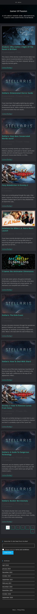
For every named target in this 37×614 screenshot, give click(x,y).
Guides (20, 96)
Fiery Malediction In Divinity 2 (15, 185)
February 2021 (6, 583)
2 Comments (8, 191)
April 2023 (5, 565)
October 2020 (6, 594)
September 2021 (7, 579)
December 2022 (7, 572)
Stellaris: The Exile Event (12, 315)
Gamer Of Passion (18, 11)
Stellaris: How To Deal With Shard (16, 361)
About (14, 610)
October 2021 (6, 576)
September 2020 (7, 597)
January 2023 (6, 569)
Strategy (26, 96)
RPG (19, 52)
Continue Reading (7, 67)
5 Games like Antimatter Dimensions (18, 271)
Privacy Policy (21, 610)
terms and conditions (22, 549)
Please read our (17, 549)
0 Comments (8, 98)
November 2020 (7, 590)
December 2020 (7, 587)
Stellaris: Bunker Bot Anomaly (15, 501)
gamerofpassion (9, 52)
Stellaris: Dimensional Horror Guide (17, 93)
